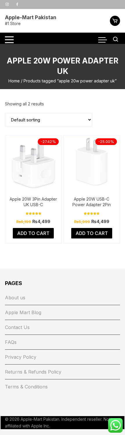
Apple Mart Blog (23, 312)
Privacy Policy (20, 357)
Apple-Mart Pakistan (30, 17)
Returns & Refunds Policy (33, 372)
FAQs (11, 342)
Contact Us (17, 327)
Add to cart (33, 233)
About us (15, 297)
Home (14, 80)
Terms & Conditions (26, 387)
